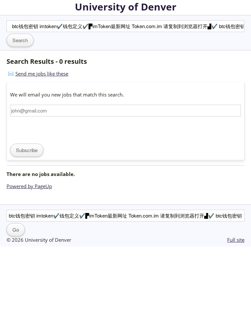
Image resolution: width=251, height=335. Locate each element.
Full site (235, 240)
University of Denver (125, 6)
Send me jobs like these (41, 73)
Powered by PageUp (29, 186)
